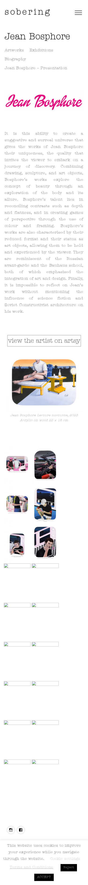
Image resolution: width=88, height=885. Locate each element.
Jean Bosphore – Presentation (36, 68)
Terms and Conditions (31, 867)
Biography (15, 59)
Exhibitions (41, 51)
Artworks (14, 51)
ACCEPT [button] (44, 877)
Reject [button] (68, 867)
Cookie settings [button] (65, 859)
